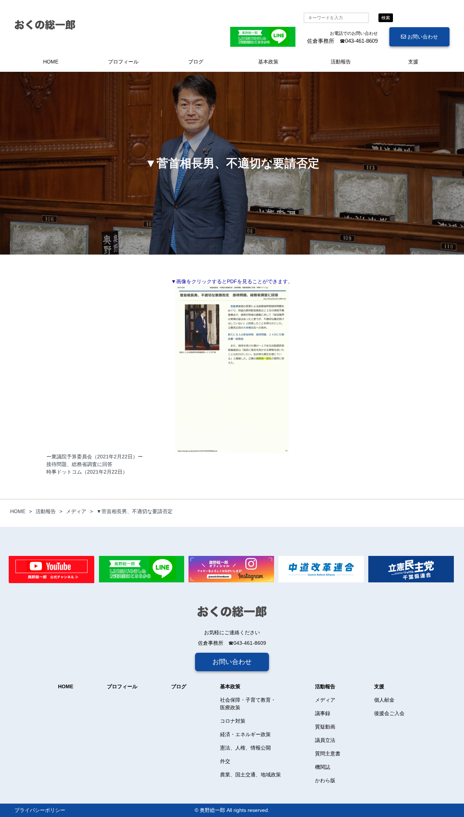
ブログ (195, 62)
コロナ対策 (232, 721)
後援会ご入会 (389, 713)
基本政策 (268, 62)
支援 (413, 62)
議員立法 (325, 740)
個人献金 (384, 700)
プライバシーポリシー (39, 810)
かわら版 (325, 780)
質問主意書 (327, 753)
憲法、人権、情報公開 (245, 748)
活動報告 (341, 62)
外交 (225, 761)
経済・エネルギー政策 (245, 734)
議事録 (322, 713)
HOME (50, 62)
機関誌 (322, 767)
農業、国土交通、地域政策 (250, 774)
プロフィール (123, 62)
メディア (325, 700)
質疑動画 (325, 727)
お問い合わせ (422, 37)
